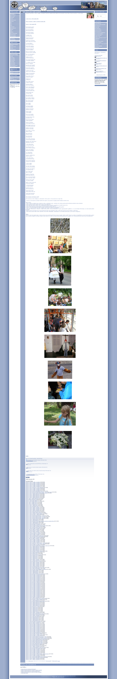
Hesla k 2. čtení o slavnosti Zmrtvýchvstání (33, 554)
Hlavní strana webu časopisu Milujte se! (15, 78)
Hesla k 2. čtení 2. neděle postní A (32, 504)
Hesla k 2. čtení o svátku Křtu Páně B (32, 616)
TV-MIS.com (89, 1)
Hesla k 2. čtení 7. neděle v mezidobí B (33, 659)
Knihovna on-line (13, 46)
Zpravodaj (11, 21)
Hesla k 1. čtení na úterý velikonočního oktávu (34, 643)
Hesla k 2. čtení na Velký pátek (31, 500)
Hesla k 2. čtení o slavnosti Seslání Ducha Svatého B (35, 598)
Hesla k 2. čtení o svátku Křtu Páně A (32, 511)
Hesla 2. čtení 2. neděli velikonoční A (32, 498)
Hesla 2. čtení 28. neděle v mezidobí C (33, 531)
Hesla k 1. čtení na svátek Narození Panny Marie (34, 536)
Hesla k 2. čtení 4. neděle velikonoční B (33, 603)
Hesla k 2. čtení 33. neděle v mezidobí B (33, 574)
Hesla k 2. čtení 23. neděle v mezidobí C (33, 537)
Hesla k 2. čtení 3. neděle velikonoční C (33, 550)
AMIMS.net (83, 1)
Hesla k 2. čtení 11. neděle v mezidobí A (33, 489)
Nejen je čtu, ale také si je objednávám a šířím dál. (99, 71)
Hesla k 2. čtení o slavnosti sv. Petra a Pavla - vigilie (35, 543)
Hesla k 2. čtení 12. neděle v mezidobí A (33, 488)
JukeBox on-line (97, 36)
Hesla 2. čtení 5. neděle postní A (31, 502)
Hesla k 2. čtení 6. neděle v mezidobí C (33, 562)
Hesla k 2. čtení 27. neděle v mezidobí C (33, 532)
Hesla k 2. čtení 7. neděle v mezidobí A (33, 646)
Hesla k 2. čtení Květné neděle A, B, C (33, 501)
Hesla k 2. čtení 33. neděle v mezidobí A (33, 622)
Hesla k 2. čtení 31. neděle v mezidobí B (33, 576)
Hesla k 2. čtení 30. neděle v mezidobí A (33, 624)
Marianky (11, 29)
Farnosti (11, 18)
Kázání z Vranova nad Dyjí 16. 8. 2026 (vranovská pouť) (30, 671)
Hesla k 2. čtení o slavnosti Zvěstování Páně (34, 645)
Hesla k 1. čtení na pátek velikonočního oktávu (34, 641)
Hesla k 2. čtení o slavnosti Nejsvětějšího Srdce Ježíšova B (36, 656)
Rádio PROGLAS (97, 28)
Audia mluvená (12, 64)
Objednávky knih (13, 49)
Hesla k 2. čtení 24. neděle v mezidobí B (33, 583)
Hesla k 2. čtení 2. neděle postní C (32, 557)
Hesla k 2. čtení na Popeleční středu (32, 506)
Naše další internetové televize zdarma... (13, 66)
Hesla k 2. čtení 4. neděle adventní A (32, 519)
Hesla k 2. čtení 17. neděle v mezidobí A (33, 485)
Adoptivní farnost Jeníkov (99, 41)
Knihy (11, 30)
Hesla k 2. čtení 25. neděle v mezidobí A (33, 629)
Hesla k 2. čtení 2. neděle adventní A (32, 522)
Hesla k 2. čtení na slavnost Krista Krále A (33, 621)
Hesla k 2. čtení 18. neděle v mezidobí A (33, 484)
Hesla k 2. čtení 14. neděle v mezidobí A (33, 633)
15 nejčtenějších (12, 39)
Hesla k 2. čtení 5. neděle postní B (32, 607)
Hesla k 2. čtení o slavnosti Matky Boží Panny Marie (35, 567)
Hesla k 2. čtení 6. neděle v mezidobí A (33, 507)
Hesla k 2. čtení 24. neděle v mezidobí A (33, 630)
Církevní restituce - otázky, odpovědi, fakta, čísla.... (101, 44)
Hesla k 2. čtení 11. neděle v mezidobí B (33, 595)
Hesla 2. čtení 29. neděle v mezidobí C (33, 529)
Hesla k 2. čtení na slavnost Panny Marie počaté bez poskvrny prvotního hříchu (40, 521)
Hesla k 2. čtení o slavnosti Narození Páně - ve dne (35, 515)
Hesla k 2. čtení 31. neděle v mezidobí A (33, 623)
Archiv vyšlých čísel (13, 79)
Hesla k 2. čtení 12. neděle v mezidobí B (33, 594)
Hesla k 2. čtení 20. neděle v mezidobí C (33, 539)
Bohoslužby (12, 17)
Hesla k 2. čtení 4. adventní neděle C (32, 570)
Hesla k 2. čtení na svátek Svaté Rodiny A (33, 648)
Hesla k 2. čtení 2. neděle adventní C (32, 572)
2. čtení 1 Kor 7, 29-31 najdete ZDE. (32, 18)
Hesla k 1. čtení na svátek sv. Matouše (33, 582)
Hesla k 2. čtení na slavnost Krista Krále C (33, 523)
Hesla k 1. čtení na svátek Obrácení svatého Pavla (35, 647)
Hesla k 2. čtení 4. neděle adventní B (32, 617)
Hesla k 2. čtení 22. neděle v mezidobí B (33, 585)
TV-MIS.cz (95, 1)
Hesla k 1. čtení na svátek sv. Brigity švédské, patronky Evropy (37, 653)
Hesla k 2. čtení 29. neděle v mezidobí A (33, 625)
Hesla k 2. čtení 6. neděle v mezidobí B (33, 612)
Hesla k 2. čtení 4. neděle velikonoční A (33, 496)
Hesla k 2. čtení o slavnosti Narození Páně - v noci (35, 517)
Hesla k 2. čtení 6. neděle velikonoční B (33, 602)
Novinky (11, 56)
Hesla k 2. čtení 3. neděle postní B (32, 609)
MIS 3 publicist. (12, 60)
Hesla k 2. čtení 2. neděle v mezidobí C (33, 565)
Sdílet (27, 456)
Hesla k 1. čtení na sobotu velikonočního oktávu (34, 640)
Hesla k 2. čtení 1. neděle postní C (32, 558)
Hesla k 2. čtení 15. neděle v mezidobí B (33, 592)
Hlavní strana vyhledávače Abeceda (14, 72)
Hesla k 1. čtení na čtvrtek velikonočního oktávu (34, 642)
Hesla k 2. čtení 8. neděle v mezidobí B (33, 658)
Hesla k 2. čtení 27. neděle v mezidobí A (33, 627)
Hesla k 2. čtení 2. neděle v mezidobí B (33, 615)
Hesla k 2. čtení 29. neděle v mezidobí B (33, 578)
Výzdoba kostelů (13, 34)
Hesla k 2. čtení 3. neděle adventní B (32, 618)
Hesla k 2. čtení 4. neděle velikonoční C (33, 549)
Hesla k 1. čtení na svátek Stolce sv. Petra (33, 561)
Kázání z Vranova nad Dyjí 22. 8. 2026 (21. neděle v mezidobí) (31, 670)
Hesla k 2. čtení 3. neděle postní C (32, 556)
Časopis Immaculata (98, 35)
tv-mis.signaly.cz (12, 86)
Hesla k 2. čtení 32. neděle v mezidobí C (33, 649)
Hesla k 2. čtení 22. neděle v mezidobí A (33, 482)
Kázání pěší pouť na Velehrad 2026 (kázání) (28, 669)
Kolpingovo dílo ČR (98, 42)
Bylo (11, 22)
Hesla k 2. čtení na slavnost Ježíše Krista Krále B (35, 573)
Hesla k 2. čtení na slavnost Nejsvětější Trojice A (34, 491)
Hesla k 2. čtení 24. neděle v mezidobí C (33, 650)
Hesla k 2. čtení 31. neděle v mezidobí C (33, 526)
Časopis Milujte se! (98, 23)
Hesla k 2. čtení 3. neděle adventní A (32, 520)
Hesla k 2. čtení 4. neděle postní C (32, 555)
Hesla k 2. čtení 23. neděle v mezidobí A (33, 631)
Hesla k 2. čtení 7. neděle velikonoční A (33, 493)
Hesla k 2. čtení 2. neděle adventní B (32, 619)
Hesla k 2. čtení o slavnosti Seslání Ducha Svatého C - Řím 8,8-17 (38, 545)
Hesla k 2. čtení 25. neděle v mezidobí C (33, 534)
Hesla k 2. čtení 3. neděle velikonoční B (33, 604)
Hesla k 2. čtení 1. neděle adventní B (32, 620)
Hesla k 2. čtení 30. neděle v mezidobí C (33, 528)
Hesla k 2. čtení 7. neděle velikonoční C (33, 546)
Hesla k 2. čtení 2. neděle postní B (32, 610)
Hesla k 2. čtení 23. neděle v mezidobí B (33, 584)
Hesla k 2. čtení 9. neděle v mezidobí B (33, 597)
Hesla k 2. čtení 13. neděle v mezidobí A (33, 635)
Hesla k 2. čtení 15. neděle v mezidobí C (33, 542)
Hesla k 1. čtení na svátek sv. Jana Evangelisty (34, 513)
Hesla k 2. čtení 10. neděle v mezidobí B (33, 596)
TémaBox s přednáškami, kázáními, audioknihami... (100, 38)
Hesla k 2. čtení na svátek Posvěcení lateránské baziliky (36, 525)
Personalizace (12, 38)
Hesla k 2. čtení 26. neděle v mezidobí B (33, 581)
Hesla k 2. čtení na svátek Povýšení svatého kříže (35, 535)
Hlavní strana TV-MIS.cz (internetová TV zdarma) (14, 54)
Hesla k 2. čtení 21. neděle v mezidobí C (33, 651)
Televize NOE (97, 27)
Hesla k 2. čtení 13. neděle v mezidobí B (33, 593)
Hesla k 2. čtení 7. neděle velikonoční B (33, 600)
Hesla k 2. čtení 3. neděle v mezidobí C (33, 564)
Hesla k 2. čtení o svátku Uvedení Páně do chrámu (35, 613)
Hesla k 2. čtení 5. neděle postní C (32, 553)
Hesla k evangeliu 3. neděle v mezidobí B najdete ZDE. (35, 21)
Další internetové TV (98, 31)
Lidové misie (12, 26)
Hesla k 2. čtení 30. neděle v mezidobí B (33, 577)
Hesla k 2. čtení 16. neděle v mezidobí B (33, 591)
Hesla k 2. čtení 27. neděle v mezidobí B (33, 580)
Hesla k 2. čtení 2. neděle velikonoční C (33, 552)
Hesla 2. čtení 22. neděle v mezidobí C (33, 538)
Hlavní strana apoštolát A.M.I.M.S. (14, 45)
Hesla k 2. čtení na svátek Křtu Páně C (33, 566)
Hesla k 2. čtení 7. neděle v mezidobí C (33, 560)
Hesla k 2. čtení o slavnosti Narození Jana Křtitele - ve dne (36, 637)
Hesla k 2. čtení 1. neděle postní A (32, 505)
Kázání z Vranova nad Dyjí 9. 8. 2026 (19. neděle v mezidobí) (31, 672)
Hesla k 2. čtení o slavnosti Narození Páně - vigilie (35, 518)
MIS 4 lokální (12, 61)
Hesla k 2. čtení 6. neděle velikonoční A (33, 494)
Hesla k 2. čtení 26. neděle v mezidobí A (33, 628)
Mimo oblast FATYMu (13, 33)
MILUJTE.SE (102, 1)
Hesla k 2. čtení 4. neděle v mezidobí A (33, 509)
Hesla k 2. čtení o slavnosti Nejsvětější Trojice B (34, 657)
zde (16, 84)
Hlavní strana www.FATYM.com (13, 14)
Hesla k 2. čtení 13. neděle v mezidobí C (33, 655)
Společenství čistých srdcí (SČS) (100, 24)
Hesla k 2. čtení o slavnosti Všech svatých (33, 527)
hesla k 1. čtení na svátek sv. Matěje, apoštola (34, 599)
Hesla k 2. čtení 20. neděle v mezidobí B (33, 587)
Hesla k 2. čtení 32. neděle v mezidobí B (33, 575)
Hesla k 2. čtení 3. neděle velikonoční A (33, 497)
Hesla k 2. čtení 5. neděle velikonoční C (33, 548)
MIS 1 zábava (12, 57)
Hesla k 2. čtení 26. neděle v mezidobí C (33, 533)
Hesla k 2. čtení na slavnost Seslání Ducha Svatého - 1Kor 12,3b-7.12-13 (39, 492)
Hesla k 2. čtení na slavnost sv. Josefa (33, 606)
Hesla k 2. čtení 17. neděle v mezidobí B (33, 590)
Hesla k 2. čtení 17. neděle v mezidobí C (33, 540)
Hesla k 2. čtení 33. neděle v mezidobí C (33, 524)
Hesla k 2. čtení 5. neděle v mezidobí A (33, 508)
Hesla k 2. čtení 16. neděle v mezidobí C (33, 541)
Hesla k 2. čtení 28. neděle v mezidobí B (33, 579)
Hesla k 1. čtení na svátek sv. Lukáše (32, 530)
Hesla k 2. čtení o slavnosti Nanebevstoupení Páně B (35, 601)
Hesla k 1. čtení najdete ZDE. (31, 24)
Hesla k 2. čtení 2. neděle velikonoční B (33, 605)
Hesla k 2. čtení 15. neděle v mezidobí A (33, 486)
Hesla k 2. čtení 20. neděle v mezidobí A (33, 632)
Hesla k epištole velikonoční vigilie (32, 499)
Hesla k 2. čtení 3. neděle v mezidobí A (33, 510)
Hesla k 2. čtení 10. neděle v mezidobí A (33, 490)
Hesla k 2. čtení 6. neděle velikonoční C (33, 547)
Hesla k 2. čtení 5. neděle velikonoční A (33, 495)
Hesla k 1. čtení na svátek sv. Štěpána (33, 514)
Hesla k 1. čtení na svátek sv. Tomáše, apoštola (34, 634)
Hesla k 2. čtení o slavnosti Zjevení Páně (33, 512)
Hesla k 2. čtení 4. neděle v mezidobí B (33, 614)
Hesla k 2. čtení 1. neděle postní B (32, 611)
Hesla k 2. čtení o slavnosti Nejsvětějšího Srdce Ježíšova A (36, 638)
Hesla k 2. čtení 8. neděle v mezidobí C (33, 559)
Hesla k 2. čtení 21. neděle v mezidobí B (33, 586)
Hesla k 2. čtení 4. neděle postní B (32, 608)
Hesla (11, 25)
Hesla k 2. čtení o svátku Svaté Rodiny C (33, 568)
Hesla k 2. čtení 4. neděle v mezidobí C (33, 563)
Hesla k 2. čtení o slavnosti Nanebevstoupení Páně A (35, 639)
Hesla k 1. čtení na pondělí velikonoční (33, 644)
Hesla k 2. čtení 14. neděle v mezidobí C (33, 654)
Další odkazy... (97, 47)
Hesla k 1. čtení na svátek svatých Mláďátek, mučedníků (36, 569)
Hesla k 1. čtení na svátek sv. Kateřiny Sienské (34, 551)
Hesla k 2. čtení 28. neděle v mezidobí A (33, 626)
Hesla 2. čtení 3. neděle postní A (31, 503)
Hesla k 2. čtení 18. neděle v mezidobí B (33, 589)
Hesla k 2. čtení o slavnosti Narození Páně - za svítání (35, 516)
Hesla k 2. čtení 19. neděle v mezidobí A (33, 483)
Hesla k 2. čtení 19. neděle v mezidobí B (33, 588)
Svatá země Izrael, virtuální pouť (100, 32)
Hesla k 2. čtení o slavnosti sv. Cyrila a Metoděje (34, 487)
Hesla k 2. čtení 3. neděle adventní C (32, 571)
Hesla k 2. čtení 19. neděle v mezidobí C (33, 652)
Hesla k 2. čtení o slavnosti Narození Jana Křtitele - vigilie (36, 636)
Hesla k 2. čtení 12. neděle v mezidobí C (33, 544)
